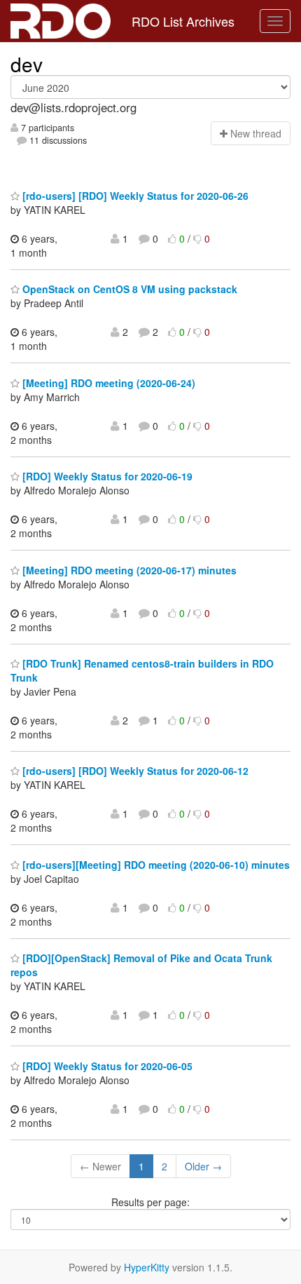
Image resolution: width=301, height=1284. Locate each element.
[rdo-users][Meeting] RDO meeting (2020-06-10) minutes (155, 865)
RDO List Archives (183, 21)
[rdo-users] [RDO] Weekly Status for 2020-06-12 (134, 771)
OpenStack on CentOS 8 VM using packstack (128, 289)
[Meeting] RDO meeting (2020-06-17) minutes (128, 570)
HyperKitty (146, 1267)
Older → (203, 1166)
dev (26, 64)
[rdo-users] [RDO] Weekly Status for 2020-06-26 (134, 196)
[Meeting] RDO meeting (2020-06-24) (107, 383)
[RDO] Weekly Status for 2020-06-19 (106, 476)
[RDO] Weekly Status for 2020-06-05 (106, 1066)
